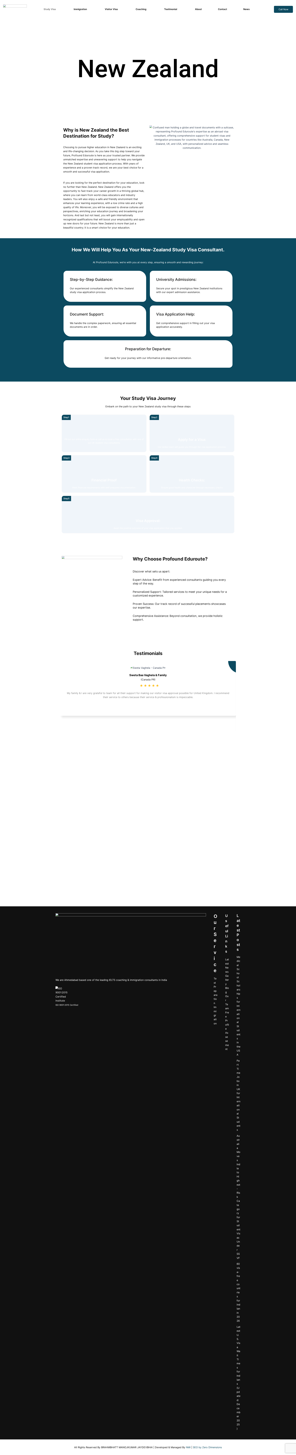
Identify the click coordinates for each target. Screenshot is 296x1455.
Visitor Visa (111, 9)
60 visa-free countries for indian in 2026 (238, 1292)
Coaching (141, 9)
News (246, 9)
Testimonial (170, 9)
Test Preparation (215, 990)
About (198, 9)
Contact (222, 9)
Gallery (227, 979)
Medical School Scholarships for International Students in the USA (238, 1005)
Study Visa (50, 9)
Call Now (283, 9)
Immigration (80, 9)
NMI (188, 1447)
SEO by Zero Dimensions (207, 1447)
